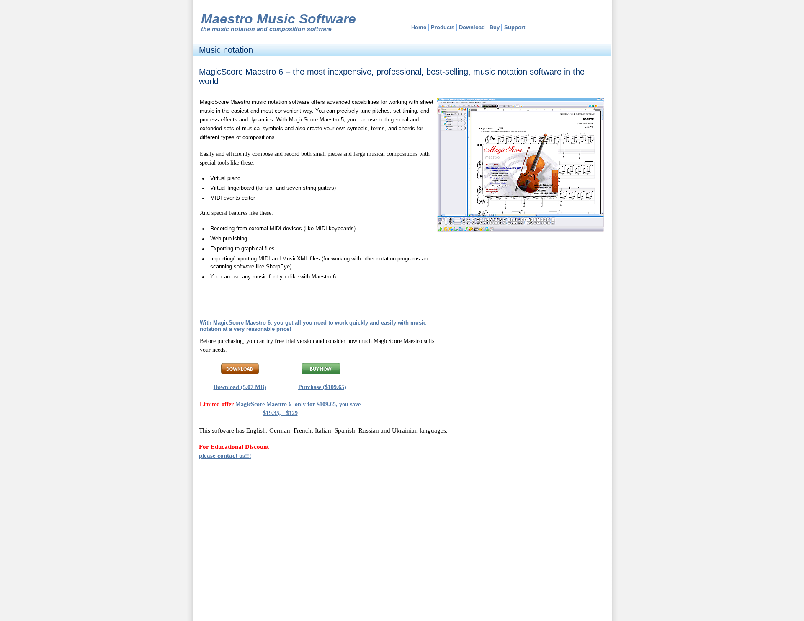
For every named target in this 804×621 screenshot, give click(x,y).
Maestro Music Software (278, 18)
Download (472, 27)
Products (442, 27)
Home (418, 27)
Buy (495, 27)
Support (514, 27)
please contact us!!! (225, 455)
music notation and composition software (272, 29)
